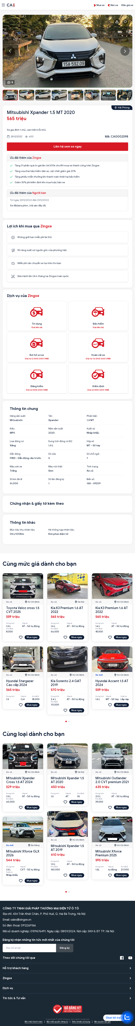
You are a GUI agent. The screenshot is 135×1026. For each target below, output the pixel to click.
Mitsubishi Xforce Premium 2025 (108, 853)
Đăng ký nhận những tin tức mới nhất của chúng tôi (38, 940)
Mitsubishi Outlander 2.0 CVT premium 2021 (112, 780)
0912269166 (28, 925)
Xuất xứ (91, 428)
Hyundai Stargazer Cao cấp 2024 (20, 683)
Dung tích (10, 623)
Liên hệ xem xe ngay (68, 146)
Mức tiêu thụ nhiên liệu (22, 529)
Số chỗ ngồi (93, 454)
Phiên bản (92, 416)
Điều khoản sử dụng (81, 1021)
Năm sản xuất (55, 428)
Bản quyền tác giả (102, 1021)
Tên (50, 416)
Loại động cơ (17, 441)
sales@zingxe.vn (21, 920)
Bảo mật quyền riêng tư (57, 1021)
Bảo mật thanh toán (34, 1021)
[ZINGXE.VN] (11, 5)
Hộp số (90, 441)
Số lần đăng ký (56, 479)
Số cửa (52, 454)
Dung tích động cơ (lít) (60, 441)
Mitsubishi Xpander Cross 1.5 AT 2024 (20, 780)
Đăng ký (65, 947)
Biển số (90, 479)
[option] (67, 51)
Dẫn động (15, 454)
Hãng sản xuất (17, 416)
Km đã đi (9, 629)
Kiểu (12, 428)
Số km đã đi (16, 479)
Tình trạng (92, 466)
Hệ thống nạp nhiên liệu (61, 529)
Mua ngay (32, 637)
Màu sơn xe (16, 466)
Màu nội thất (55, 466)
